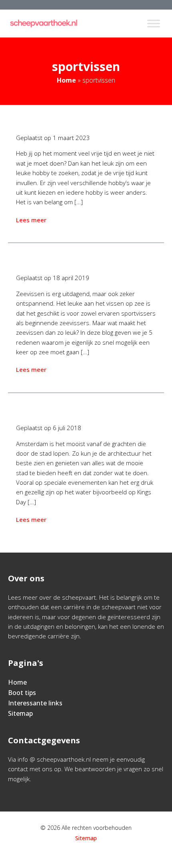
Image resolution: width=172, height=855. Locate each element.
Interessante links (35, 703)
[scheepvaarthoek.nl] (43, 24)
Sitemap (20, 713)
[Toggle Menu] (153, 23)
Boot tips (22, 692)
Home (66, 80)
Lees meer (31, 220)
